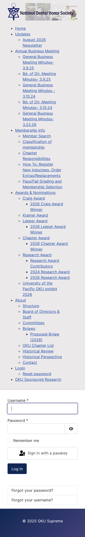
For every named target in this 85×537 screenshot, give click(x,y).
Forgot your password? (32, 490)
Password (18, 420)
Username (18, 400)
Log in (17, 468)
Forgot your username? (32, 500)
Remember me (26, 440)
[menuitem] (20, 28)
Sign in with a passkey (47, 453)
